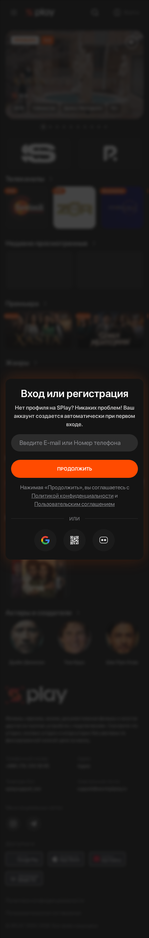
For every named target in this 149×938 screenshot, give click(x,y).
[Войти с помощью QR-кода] (74, 540)
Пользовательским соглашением (74, 504)
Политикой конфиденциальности (73, 495)
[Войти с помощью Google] (45, 540)
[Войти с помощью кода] (104, 540)
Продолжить (74, 469)
